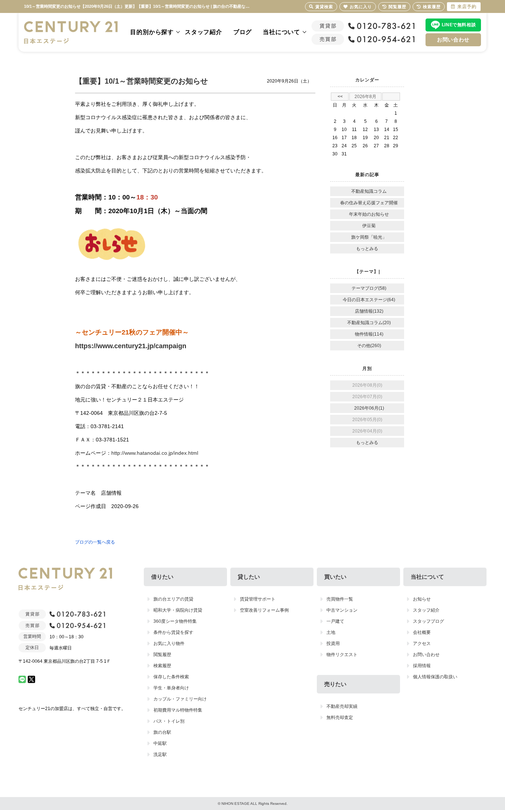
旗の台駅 (162, 732)
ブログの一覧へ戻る (95, 542)
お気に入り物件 (168, 643)
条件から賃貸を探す (173, 632)
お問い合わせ (453, 40)
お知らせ (422, 599)
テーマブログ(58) (369, 288)
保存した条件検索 (171, 676)
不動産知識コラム (369, 191)
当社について (281, 32)
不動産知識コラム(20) (369, 322)
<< (340, 96)
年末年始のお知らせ (369, 214)
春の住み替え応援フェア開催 (369, 202)
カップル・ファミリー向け (180, 699)
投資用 (333, 643)
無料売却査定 (339, 717)
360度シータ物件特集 (175, 621)
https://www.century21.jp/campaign (130, 346)
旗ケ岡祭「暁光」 (369, 237)
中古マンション (341, 610)
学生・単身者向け (171, 687)
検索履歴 (162, 665)
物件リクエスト (341, 654)
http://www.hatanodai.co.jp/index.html (154, 453)
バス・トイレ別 (168, 721)
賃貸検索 (324, 6)
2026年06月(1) (369, 408)
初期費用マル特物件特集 (177, 710)
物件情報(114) (369, 334)
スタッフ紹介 (203, 32)
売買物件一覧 (339, 599)
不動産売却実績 (341, 706)
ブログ (242, 32)
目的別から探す (152, 32)
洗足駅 (160, 754)
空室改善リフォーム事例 (264, 610)
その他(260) (369, 345)
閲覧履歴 (162, 654)
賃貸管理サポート (257, 599)
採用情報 (422, 665)
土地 (330, 632)
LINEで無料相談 (459, 24)
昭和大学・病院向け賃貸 (177, 610)
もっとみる (367, 248)
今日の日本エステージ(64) (369, 299)
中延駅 (160, 743)
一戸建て (335, 621)
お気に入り (361, 6)
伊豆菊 (369, 225)
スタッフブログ (428, 621)
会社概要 (422, 632)
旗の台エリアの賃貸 (173, 599)
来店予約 (467, 6)
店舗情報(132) (369, 311)
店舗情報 (111, 493)
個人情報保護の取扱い (435, 676)
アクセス (422, 643)
